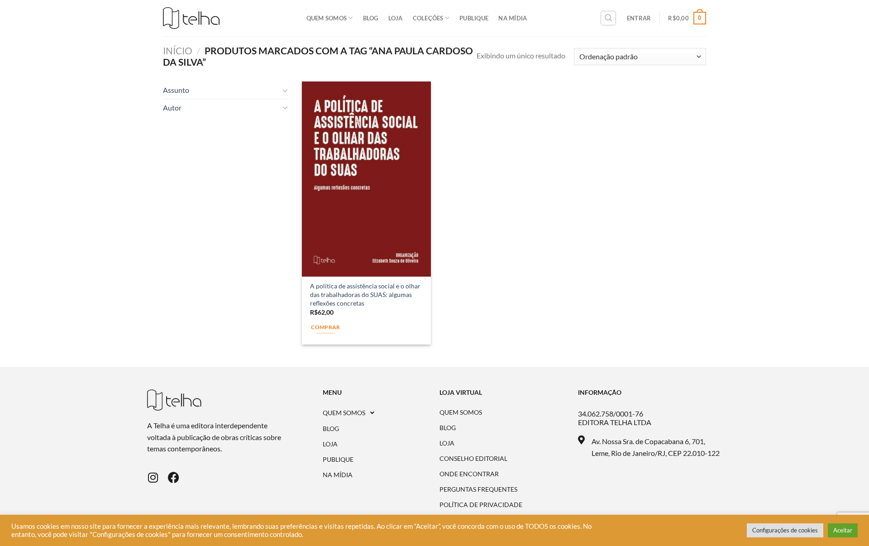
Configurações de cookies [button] (785, 530)
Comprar (325, 327)
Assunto (176, 90)
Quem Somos (326, 18)
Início (177, 50)
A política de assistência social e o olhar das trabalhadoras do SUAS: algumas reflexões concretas (365, 294)
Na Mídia (512, 18)
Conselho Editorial (473, 458)
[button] (381, 413)
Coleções (428, 18)
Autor (172, 107)
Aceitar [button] (842, 530)
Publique (473, 18)
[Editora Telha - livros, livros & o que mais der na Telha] (191, 18)
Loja (395, 18)
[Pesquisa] (608, 18)
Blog (370, 18)
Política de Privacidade (480, 505)
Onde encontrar (469, 474)
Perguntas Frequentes (478, 489)
